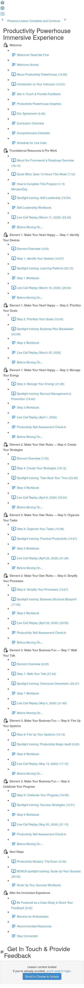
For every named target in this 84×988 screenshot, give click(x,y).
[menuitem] (2, 9)
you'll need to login (58, 971)
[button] (2, 4)
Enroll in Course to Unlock (42, 976)
